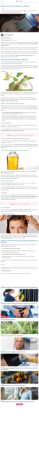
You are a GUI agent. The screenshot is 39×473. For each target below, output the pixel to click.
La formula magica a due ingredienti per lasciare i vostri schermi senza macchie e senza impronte (19, 368)
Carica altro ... (19, 404)
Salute (2, 286)
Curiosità (2, 302)
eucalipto (14, 97)
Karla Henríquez (10, 35)
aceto (14, 175)
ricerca (7, 125)
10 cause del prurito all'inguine (8, 319)
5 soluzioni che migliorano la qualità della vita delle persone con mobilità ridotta (19, 287)
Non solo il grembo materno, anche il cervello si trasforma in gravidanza (17, 401)
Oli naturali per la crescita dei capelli (23, 204)
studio (21, 92)
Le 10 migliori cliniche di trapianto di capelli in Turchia (13, 351)
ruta (25, 186)
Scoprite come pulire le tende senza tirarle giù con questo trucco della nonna (19, 303)
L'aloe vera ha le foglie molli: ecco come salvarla (12, 335)
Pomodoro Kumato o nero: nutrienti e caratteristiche (13, 385)
